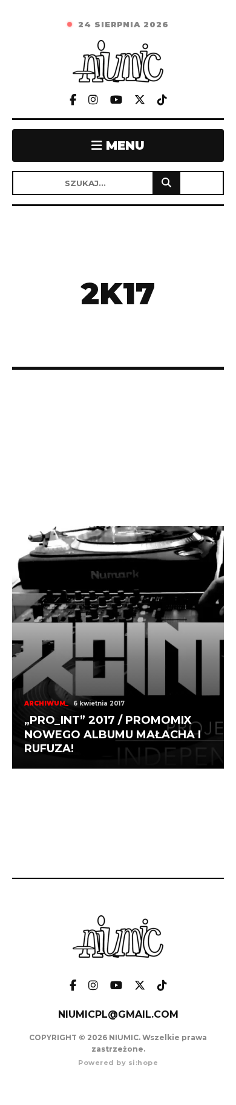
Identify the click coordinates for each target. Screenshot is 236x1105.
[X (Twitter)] (139, 100)
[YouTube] (116, 100)
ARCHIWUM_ (46, 703)
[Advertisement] (118, 448)
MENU (123, 145)
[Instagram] (93, 100)
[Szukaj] (166, 183)
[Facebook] (73, 100)
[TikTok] (162, 100)
